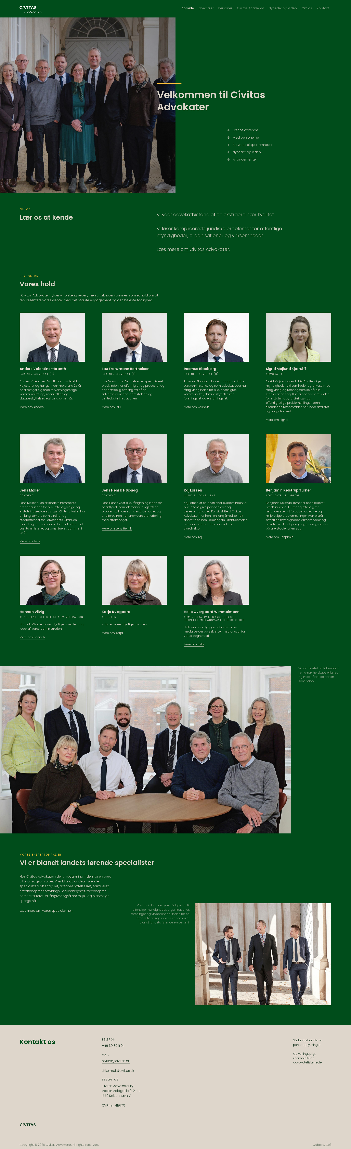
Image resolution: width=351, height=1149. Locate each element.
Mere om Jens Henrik (117, 528)
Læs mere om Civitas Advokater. (193, 249)
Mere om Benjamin (279, 537)
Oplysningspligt (304, 1054)
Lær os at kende (245, 130)
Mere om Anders (32, 407)
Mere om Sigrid (277, 420)
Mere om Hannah (32, 637)
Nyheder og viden (247, 152)
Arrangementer (245, 159)
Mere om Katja (112, 633)
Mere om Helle (194, 644)
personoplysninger (307, 1045)
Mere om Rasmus (196, 407)
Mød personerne (246, 137)
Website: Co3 (322, 1145)
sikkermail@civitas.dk (118, 1070)
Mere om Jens (30, 541)
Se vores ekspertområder (252, 144)
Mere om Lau (111, 407)
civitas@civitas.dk (116, 1061)
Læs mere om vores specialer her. (46, 910)
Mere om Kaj (193, 537)
